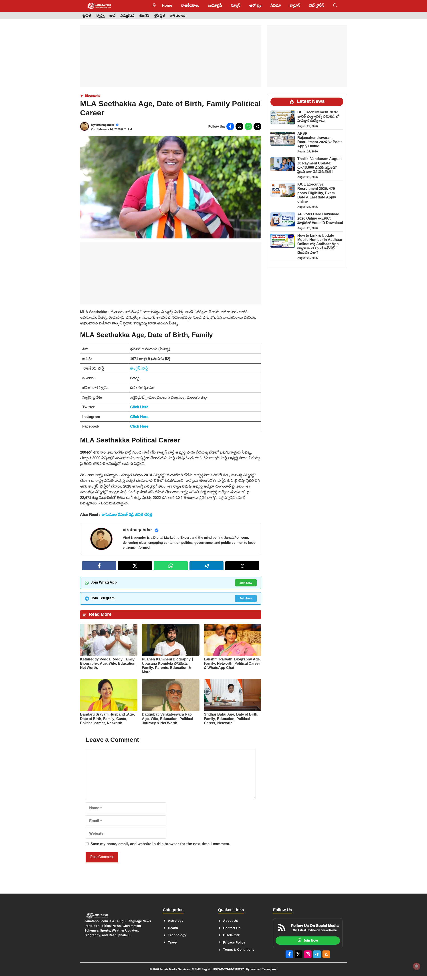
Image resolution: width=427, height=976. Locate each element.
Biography (93, 95)
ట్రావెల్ (87, 15)
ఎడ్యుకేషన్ (127, 15)
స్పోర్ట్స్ (100, 15)
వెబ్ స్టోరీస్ (316, 5)
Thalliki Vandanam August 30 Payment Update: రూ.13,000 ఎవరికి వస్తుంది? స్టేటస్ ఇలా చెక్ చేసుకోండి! (319, 165)
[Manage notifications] (416, 966)
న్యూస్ (235, 5)
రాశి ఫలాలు (177, 15)
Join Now (246, 582)
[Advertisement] (170, 56)
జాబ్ (112, 15)
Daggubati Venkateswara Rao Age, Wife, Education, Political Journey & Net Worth (167, 719)
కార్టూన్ (295, 5)
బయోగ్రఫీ (215, 5)
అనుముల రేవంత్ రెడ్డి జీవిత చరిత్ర (127, 514)
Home (167, 5)
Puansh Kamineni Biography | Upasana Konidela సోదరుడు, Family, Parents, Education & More (167, 666)
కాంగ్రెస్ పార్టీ (139, 368)
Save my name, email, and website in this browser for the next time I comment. (160, 844)
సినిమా (275, 5)
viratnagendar (104, 124)
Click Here (139, 406)
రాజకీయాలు (190, 5)
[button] (335, 5)
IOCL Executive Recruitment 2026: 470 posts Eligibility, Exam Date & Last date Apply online (316, 193)
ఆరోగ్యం (255, 5)
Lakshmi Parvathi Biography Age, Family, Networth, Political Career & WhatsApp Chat (232, 663)
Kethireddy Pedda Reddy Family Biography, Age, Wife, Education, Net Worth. (108, 663)
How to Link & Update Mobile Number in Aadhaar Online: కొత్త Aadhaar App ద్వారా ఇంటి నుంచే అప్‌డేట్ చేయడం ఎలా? (319, 244)
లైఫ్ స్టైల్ (159, 15)
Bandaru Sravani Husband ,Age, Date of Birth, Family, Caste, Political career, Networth (107, 719)
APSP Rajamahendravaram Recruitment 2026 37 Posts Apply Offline (319, 140)
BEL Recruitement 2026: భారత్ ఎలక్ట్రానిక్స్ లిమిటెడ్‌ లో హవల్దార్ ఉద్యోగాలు (318, 116)
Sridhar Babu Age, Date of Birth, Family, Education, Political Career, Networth (231, 719)
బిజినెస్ (144, 15)
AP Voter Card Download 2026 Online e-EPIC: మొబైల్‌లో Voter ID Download (320, 218)
